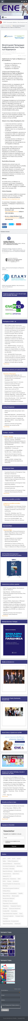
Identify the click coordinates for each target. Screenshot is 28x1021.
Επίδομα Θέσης (6, 890)
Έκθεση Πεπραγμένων (13, 861)
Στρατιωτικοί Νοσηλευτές (14, 908)
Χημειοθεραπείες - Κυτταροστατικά (10, 921)
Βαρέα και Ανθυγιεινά (7, 871)
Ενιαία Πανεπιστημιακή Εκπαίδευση (11, 888)
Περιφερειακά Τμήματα (16, 906)
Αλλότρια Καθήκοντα (7, 863)
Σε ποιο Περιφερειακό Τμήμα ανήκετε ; (10, 1005)
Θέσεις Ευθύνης (6, 895)
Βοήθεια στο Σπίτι (18, 871)
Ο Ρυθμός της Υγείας (7, 901)
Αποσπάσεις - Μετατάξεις (8, 868)
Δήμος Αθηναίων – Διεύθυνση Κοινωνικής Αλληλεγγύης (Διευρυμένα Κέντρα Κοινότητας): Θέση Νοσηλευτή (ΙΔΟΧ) (14, 593)
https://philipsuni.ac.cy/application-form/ (11, 199)
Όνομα (2, 995)
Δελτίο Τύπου (16, 873)
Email (25, 55)
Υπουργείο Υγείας (19, 916)
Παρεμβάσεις (6, 906)
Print (20, 55)
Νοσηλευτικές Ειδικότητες (8, 898)
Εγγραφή (14, 846)
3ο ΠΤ (9, 858)
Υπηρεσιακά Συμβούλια (8, 916)
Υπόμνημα (5, 918)
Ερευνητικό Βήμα (8, 529)
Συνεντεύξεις (14, 911)
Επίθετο (3, 1000)
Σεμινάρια (5, 908)
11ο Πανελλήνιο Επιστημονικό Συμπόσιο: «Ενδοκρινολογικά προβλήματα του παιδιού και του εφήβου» (14, 455)
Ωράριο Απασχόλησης (8, 923)
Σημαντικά (18, 53)
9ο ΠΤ (13, 858)
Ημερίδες (21, 893)
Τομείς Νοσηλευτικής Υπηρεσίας (10, 913)
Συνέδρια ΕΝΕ (6, 911)
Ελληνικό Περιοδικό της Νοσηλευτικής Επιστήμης (11, 884)
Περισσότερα (6, 363)
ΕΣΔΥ (19, 878)
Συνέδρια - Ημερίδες (8, 436)
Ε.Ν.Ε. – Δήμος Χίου (7, 794)
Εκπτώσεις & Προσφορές (10, 373)
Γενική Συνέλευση (7, 873)
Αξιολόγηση (19, 866)
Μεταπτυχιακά (15, 895)
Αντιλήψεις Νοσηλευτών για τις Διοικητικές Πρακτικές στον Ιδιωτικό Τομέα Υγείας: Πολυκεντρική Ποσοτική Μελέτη (13, 540)
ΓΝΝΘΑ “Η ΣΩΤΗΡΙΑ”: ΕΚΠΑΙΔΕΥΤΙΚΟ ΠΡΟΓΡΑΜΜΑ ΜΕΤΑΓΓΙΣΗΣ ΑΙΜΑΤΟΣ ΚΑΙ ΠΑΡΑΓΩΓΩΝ (14, 461)
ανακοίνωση (17, 923)
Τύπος (20, 913)
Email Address (10, 990)
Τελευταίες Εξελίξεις (7, 54)
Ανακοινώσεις (17, 863)
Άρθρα (4, 861)
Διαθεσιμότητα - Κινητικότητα (9, 878)
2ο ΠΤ (4, 858)
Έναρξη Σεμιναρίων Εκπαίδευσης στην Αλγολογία (13, 805)
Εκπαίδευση (13, 53)
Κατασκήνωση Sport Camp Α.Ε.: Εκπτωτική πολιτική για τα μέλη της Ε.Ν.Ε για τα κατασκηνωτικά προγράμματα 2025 (14, 384)
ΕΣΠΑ (4, 881)
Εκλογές (9, 881)
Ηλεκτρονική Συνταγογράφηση (10, 893)
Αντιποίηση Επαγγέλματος (9, 866)
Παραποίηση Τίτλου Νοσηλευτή (10, 903)
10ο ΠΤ (18, 858)
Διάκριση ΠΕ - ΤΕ (7, 876)
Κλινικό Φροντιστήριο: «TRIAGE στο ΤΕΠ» (12, 808)
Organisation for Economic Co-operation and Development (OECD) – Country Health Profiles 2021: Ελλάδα (14, 420)
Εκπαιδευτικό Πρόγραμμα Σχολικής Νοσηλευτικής (13, 813)
